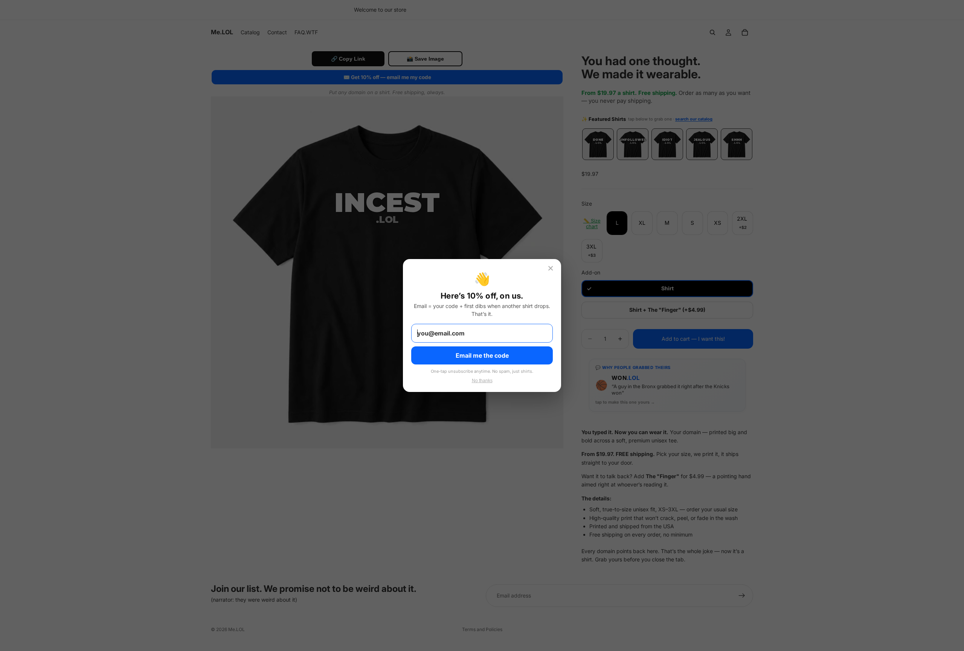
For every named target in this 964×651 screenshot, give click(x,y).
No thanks (482, 380)
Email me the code (482, 355)
